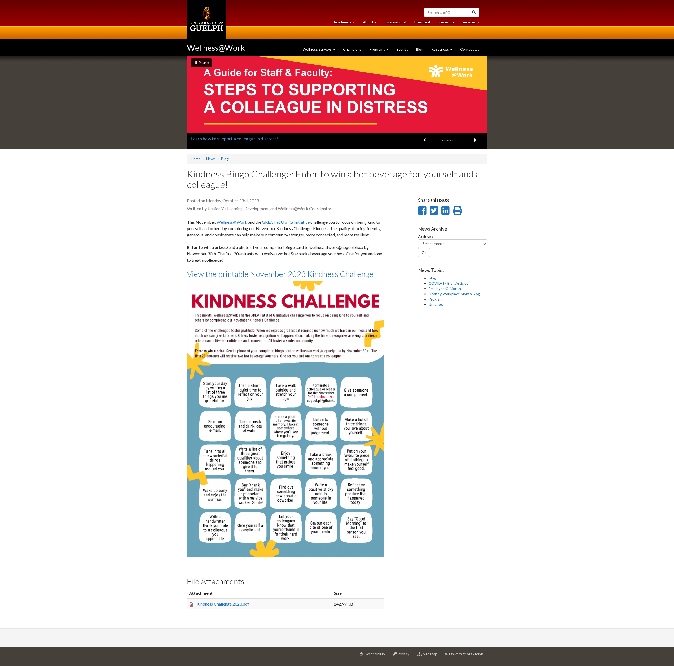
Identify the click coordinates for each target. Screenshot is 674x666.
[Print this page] (457, 210)
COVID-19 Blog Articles (448, 283)
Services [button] (472, 23)
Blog (419, 49)
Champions (352, 49)
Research (448, 23)
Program (436, 299)
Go (424, 252)
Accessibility (376, 655)
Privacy (405, 655)
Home (196, 158)
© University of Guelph (464, 654)
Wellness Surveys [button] (318, 49)
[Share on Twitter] (434, 210)
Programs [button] (377, 49)
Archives (425, 236)
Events (402, 49)
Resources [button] (440, 49)
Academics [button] (346, 23)
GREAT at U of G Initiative (286, 222)
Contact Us (469, 49)
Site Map (431, 655)
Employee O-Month (445, 288)
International (395, 22)
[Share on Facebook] (422, 210)
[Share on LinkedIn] (445, 210)
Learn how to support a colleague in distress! (234, 138)
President (422, 22)
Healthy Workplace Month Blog (454, 294)
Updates (436, 304)
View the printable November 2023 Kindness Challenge (280, 273)
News (211, 158)
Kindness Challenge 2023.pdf (223, 603)
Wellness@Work (216, 47)
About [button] (372, 23)
